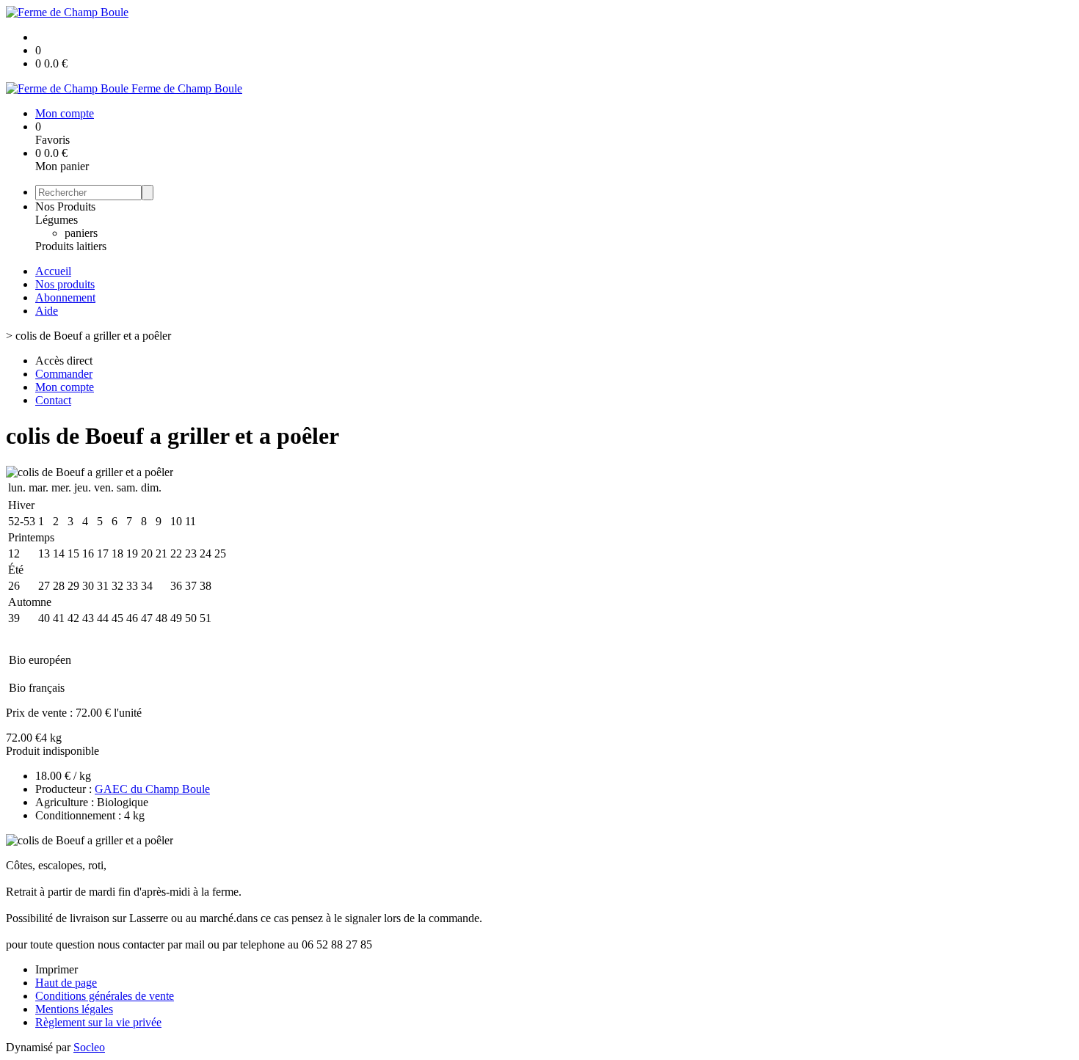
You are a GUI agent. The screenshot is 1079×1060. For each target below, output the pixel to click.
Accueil (53, 271)
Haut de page (66, 982)
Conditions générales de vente (104, 996)
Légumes (56, 219)
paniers (81, 233)
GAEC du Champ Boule (152, 789)
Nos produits (65, 284)
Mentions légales (74, 1009)
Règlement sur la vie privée (98, 1022)
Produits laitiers (70, 246)
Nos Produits (65, 206)
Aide (46, 310)
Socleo (89, 1047)
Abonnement (65, 297)
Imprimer (56, 969)
